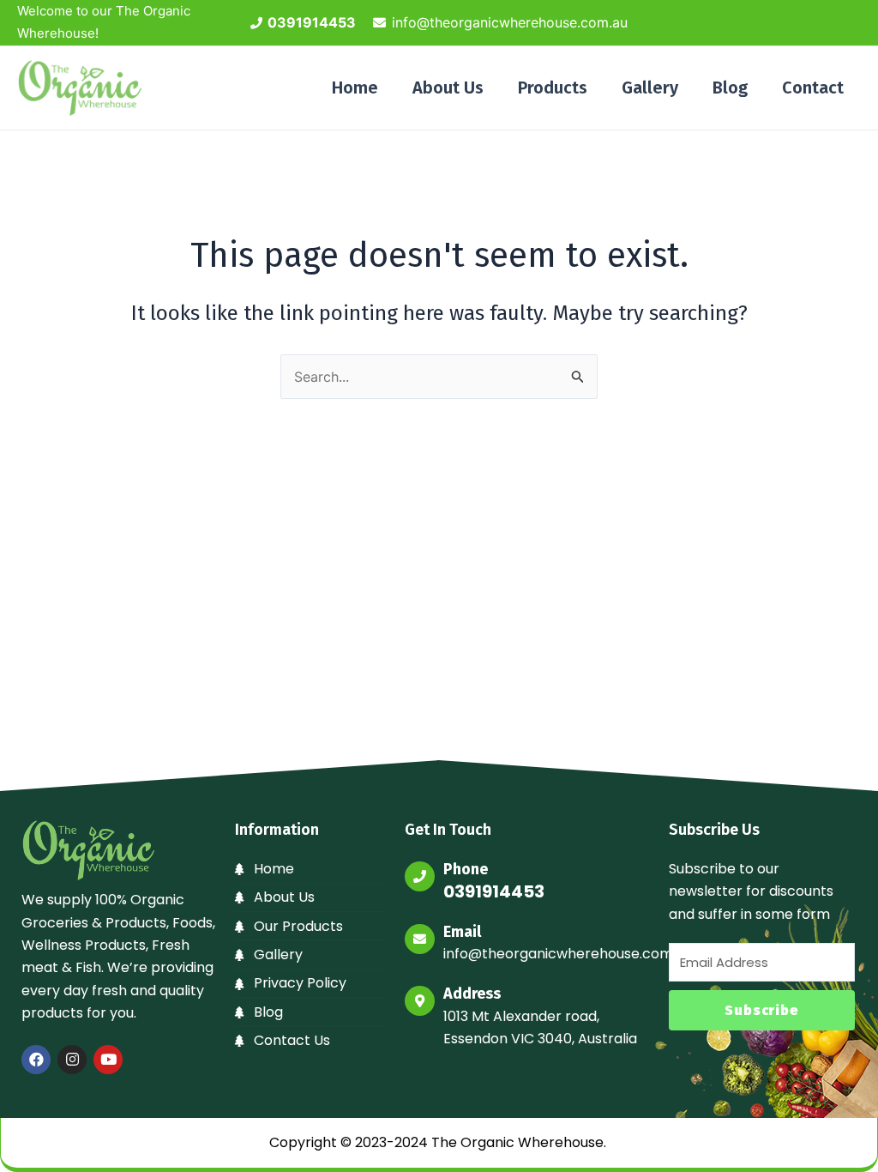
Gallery (650, 87)
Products (552, 87)
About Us (448, 87)
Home (355, 87)
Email (462, 931)
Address (472, 993)
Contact (813, 87)
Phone (465, 869)
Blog (730, 87)
